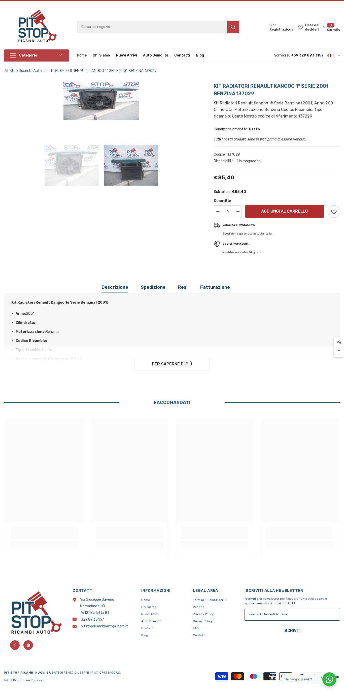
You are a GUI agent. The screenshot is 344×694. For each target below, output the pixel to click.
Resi (183, 287)
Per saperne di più (172, 364)
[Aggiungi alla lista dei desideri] (334, 211)
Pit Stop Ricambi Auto (23, 70)
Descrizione (114, 287)
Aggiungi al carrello (284, 211)
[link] (44, 535)
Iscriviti (292, 630)
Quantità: (222, 201)
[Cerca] (158, 27)
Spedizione (153, 287)
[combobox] (152, 27)
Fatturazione (215, 287)
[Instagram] (28, 645)
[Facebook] (15, 645)
